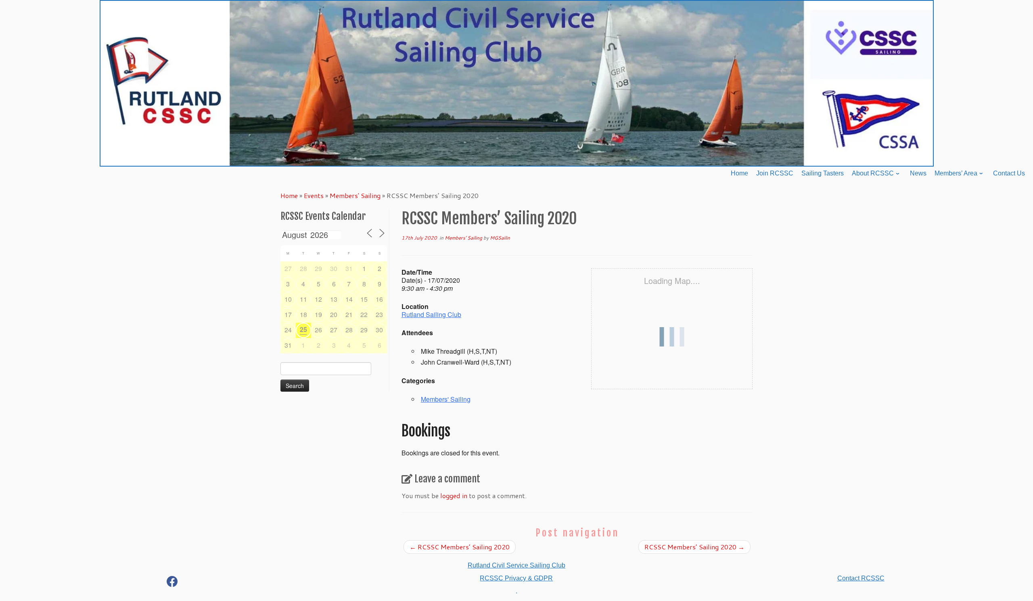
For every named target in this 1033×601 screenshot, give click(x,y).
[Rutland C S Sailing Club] (172, 583)
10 (288, 299)
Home (289, 195)
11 (303, 299)
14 (349, 299)
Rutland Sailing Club (431, 314)
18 (303, 314)
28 (303, 268)
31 (349, 268)
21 (349, 314)
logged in (453, 495)
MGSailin (500, 237)
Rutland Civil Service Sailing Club (516, 565)
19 (318, 314)
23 (379, 314)
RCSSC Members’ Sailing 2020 (460, 546)
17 (288, 314)
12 (318, 299)
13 (333, 299)
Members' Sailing (355, 195)
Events (314, 195)
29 (318, 268)
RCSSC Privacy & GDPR (516, 578)
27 (288, 268)
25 (303, 329)
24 (288, 329)
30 (333, 268)
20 (333, 314)
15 (364, 299)
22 (364, 314)
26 (318, 329)
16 (379, 299)
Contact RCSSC (861, 578)
